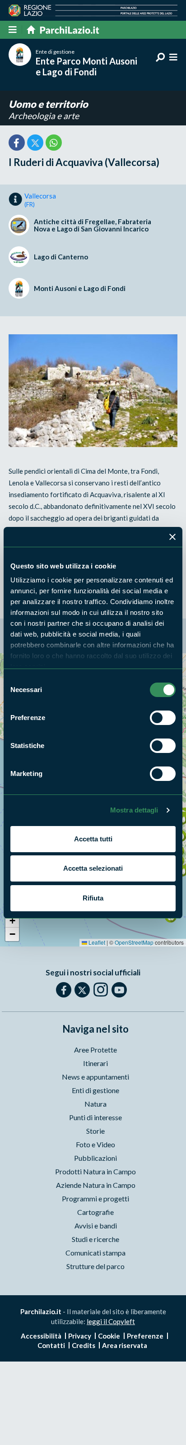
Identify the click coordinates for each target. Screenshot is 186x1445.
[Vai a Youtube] (119, 989)
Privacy (79, 1336)
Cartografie (95, 1212)
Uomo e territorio (48, 104)
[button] (12, 921)
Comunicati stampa (95, 1252)
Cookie (109, 1336)
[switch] (163, 718)
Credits (83, 1345)
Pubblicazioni (95, 1158)
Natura (95, 1103)
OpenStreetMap (134, 942)
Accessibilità (41, 1336)
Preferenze (145, 1336)
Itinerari (95, 1063)
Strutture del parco (95, 1266)
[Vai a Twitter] (82, 989)
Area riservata (124, 1345)
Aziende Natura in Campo (95, 1185)
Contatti (51, 1345)
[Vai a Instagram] (100, 989)
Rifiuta (93, 898)
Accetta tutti (93, 839)
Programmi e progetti (95, 1198)
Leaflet (96, 942)
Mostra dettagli (134, 810)
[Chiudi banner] (172, 537)
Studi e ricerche (95, 1239)
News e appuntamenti (95, 1076)
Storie (95, 1130)
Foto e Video (95, 1144)
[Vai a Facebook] (63, 989)
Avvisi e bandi (95, 1225)
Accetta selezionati (93, 868)
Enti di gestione (95, 1090)
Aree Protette (95, 1049)
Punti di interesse (95, 1117)
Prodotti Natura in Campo (95, 1171)
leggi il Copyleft (111, 1321)
